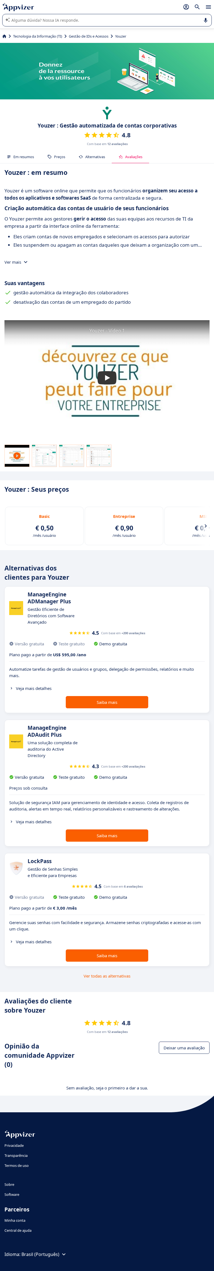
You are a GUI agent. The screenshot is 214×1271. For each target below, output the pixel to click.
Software (11, 1194)
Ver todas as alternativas (107, 976)
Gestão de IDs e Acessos (88, 36)
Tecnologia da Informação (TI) (37, 36)
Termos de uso (16, 1165)
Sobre (9, 1184)
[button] (107, 377)
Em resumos (23, 156)
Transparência (16, 1155)
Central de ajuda (17, 1230)
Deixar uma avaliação (184, 1047)
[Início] (4, 36)
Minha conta (14, 1220)
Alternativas (95, 156)
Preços (59, 156)
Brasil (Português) (40, 1254)
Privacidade (14, 1145)
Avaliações (133, 156)
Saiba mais (107, 702)
